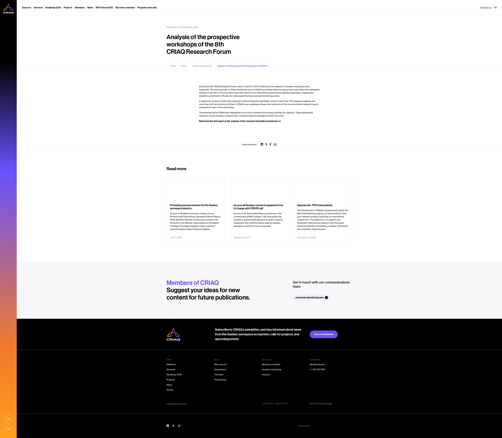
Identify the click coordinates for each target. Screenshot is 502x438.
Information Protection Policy (177, 403)
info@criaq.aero (317, 364)
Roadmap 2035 (53, 7)
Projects (68, 7)
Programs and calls (147, 7)
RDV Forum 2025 (104, 7)
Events (170, 390)
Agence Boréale (326, 403)
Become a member (125, 7)
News (90, 7)
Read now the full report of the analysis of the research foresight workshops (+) (240, 121)
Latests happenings (202, 66)
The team (218, 374)
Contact (266, 374)
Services (38, 7)
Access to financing (271, 369)
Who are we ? (220, 364)
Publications (220, 379)
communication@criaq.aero (309, 297)
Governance (220, 369)
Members (80, 7)
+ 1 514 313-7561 (317, 369)
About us (26, 7)
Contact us (485, 7)
